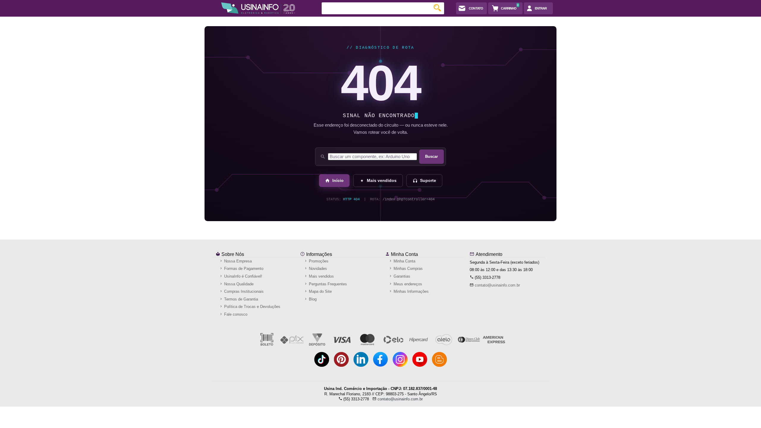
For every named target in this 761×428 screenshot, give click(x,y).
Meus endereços (407, 284)
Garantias (401, 276)
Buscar (431, 156)
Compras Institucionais (243, 291)
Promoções (318, 261)
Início (338, 180)
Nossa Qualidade (238, 284)
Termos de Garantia (240, 299)
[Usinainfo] (258, 8)
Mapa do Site (320, 291)
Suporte (428, 180)
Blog (312, 299)
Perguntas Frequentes (327, 284)
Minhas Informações (410, 291)
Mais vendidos (382, 180)
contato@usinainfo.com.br (497, 285)
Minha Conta (404, 254)
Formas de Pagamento (243, 268)
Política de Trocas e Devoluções (251, 306)
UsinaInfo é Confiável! (242, 276)
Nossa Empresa (237, 261)
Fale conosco (235, 314)
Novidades (317, 268)
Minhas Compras (407, 268)
